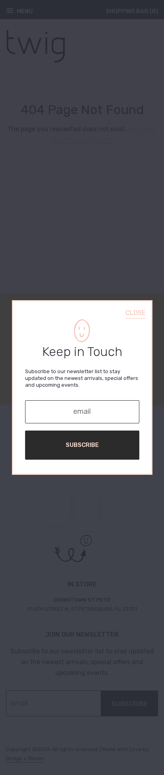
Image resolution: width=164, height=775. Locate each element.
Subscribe (82, 444)
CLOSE (135, 313)
